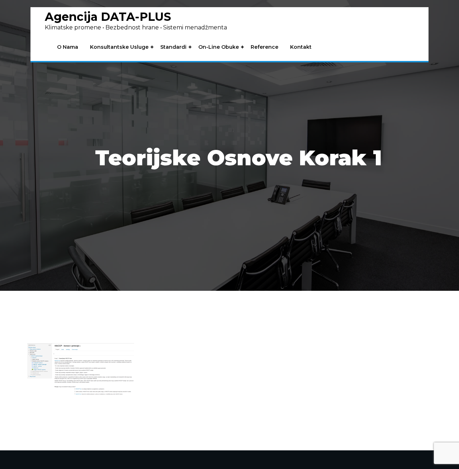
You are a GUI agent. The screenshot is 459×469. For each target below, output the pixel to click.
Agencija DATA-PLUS (108, 17)
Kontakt (301, 47)
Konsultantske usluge (119, 47)
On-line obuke (218, 47)
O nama (67, 47)
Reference (264, 47)
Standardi (173, 47)
